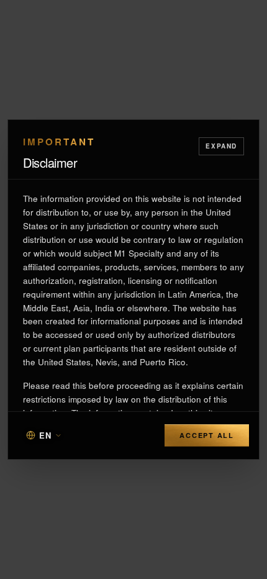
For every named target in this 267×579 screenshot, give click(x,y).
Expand (221, 146)
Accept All (206, 435)
